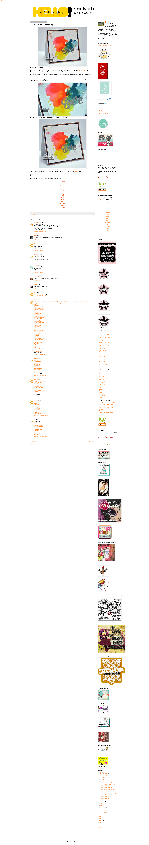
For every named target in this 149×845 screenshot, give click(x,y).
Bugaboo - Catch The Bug (104, 334)
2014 (100, 815)
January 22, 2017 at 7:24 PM (40, 396)
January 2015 (103, 812)
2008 (100, 826)
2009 (100, 824)
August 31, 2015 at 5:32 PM (40, 280)
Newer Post (33, 441)
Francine (107, 210)
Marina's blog (82, 70)
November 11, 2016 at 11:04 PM (41, 375)
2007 (100, 827)
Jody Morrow (102, 384)
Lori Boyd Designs (103, 348)
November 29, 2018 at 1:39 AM (40, 436)
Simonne (62, 207)
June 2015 (102, 803)
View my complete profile (103, 40)
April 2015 (102, 807)
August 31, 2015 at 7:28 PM (40, 288)
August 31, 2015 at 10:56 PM (40, 295)
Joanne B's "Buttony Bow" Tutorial (106, 407)
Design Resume (102, 111)
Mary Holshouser (37, 222)
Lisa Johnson (101, 390)
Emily (62, 190)
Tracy (107, 230)
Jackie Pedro (101, 378)
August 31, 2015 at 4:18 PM (40, 261)
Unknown (36, 300)
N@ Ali (62, 205)
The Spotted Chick (103, 364)
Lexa (62, 197)
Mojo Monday (102, 355)
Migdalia (36, 265)
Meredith (62, 203)
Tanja (107, 228)
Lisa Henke (101, 389)
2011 (100, 820)
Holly (62, 194)
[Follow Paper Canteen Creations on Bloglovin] (104, 99)
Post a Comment (36, 439)
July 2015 (102, 801)
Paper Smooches (102, 394)
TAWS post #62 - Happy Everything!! (108, 789)
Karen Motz (101, 387)
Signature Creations (103, 113)
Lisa (62, 199)
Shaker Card (101, 410)
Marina (62, 201)
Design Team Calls (103, 340)
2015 (100, 772)
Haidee (35, 235)
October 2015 (103, 777)
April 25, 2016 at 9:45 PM (39, 354)
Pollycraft (101, 358)
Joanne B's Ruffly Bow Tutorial (105, 406)
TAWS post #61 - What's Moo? (106, 791)
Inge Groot (101, 376)
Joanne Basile (102, 381)
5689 (35, 419)
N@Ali (107, 224)
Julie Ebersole (102, 386)
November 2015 (104, 775)
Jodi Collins (101, 383)
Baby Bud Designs (103, 332)
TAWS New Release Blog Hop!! (106, 782)
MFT (100, 351)
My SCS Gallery (101, 236)
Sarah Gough (102, 395)
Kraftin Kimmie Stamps (104, 345)
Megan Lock (101, 392)
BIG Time (36, 214)
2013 (100, 816)
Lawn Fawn (101, 347)
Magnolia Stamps (102, 350)
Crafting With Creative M (39, 270)
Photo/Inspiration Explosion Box (106, 412)
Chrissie (62, 182)
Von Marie (36, 284)
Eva (99, 373)
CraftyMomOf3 (110, 22)
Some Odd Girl (102, 361)
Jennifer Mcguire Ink (103, 379)
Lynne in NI (36, 276)
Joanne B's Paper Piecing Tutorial (106, 404)
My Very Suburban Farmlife (105, 45)
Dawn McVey (101, 371)
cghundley (36, 243)
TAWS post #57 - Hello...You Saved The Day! (108, 799)
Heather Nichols (102, 375)
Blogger (80, 841)
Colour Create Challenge (104, 336)
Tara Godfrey (102, 397)
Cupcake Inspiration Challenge (105, 339)
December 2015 (104, 773)
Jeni (62, 196)
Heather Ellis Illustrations (104, 342)
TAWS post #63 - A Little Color (106, 787)
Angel (62, 184)
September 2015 (104, 779)
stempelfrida (37, 254)
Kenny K (100, 344)
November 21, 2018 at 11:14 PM (41, 415)
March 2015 (103, 809)
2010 (100, 822)
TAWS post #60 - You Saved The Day (108, 793)
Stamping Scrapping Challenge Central (107, 363)
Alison (101, 198)
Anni (107, 204)
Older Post (91, 441)
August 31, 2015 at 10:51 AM (40, 231)
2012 (100, 818)
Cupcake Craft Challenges (104, 337)
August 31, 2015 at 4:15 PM (40, 250)
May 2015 (102, 805)
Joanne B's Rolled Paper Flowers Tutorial (108, 402)
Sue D (35, 292)
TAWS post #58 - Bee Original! (106, 796)
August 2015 (103, 781)
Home (62, 441)
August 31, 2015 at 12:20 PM (40, 239)
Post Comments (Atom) (41, 444)
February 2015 (103, 811)
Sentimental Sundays (103, 359)
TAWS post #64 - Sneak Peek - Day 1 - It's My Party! (108, 785)
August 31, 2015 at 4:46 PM (40, 272)
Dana (62, 188)
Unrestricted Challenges (104, 366)
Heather (62, 192)
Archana (62, 186)
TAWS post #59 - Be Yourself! (106, 794)
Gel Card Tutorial (102, 409)
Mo (99, 353)
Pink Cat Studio (102, 356)
